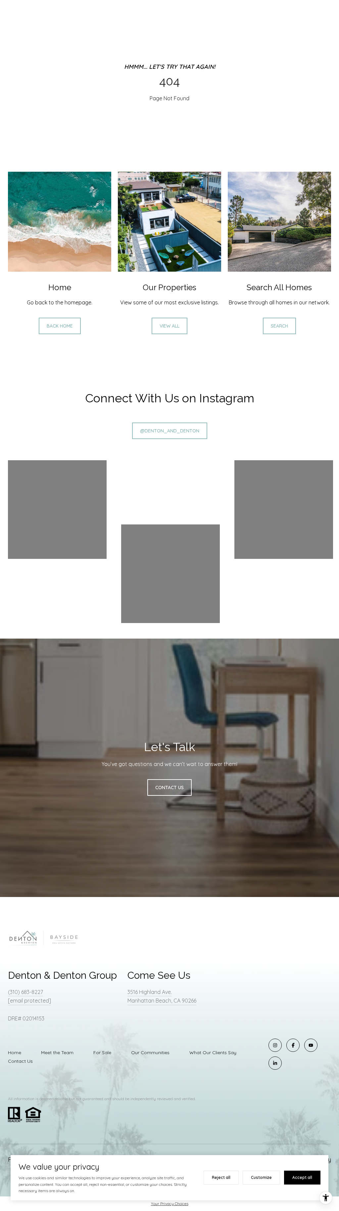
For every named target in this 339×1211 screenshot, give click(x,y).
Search (279, 326)
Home (14, 1052)
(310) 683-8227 (25, 992)
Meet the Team (57, 1052)
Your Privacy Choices (169, 1203)
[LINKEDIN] (275, 1063)
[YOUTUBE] (310, 1045)
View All (169, 326)
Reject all (221, 1177)
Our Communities (150, 1052)
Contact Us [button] (169, 787)
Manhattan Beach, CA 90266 (161, 1000)
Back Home (60, 326)
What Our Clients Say (212, 1052)
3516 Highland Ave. (149, 992)
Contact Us (20, 1061)
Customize (261, 1177)
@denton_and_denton (169, 431)
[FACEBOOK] (293, 1045)
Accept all (302, 1177)
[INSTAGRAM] (275, 1045)
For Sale (102, 1052)
